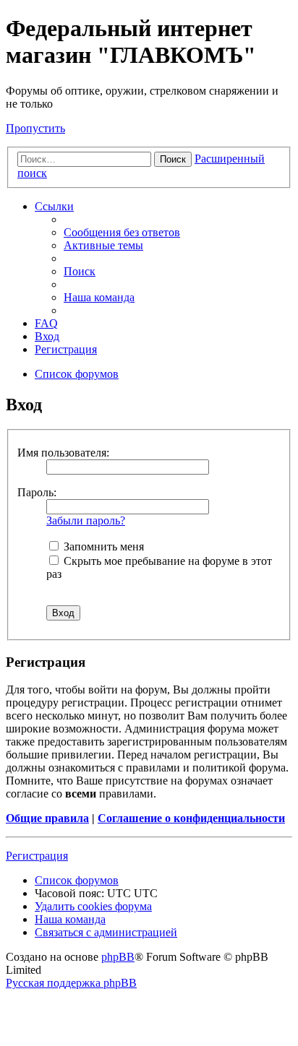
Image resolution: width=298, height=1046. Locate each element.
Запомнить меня (102, 546)
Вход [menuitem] (47, 336)
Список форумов (77, 880)
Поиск (173, 159)
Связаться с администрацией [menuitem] (106, 932)
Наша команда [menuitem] (99, 297)
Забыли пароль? (85, 520)
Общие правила (47, 818)
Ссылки (54, 206)
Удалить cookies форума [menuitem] (93, 906)
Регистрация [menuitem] (66, 349)
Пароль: (36, 492)
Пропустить (35, 128)
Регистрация (37, 856)
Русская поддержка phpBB (71, 983)
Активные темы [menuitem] (103, 245)
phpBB (118, 957)
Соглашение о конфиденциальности (191, 818)
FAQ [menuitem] (46, 323)
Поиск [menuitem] (79, 271)
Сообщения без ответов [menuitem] (122, 232)
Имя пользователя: (63, 452)
